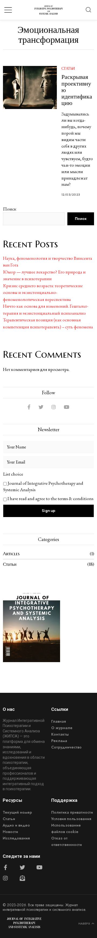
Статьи (68, 68)
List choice (13, 474)
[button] (88, 10)
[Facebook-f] (5, 867)
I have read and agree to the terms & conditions (50, 498)
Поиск (9, 209)
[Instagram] (53, 407)
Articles (11, 554)
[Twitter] (41, 407)
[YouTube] (67, 407)
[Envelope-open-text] (22, 878)
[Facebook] (29, 407)
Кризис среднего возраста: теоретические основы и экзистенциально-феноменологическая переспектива (43, 292)
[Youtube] (39, 867)
